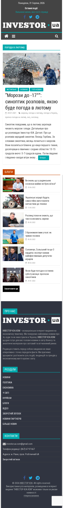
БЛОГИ (6, 403)
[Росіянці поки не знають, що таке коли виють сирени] (13, 214)
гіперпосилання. (31, 495)
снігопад (34, 117)
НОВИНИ (24, 89)
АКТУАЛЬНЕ (11, 89)
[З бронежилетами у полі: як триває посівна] (13, 231)
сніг (28, 117)
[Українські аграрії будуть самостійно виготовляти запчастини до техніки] (13, 196)
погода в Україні (50, 113)
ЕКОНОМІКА (8, 387)
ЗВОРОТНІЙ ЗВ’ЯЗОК (12, 413)
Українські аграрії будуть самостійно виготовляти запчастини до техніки (37, 200)
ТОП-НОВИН (37, 89)
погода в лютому (35, 113)
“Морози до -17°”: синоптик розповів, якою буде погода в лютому (31, 101)
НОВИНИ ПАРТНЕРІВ (12, 418)
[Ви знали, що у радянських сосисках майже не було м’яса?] (13, 179)
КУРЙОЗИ (7, 398)
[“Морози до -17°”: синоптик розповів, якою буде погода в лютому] (31, 54)
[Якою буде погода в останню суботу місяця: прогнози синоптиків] (13, 269)
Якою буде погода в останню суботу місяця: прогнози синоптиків (39, 273)
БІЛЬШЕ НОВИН (10, 424)
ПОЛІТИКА (7, 382)
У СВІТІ (6, 393)
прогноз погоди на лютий (15, 117)
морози (24, 113)
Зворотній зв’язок (11, 459)
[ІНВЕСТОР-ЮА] (6, 36)
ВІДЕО (5, 408)
